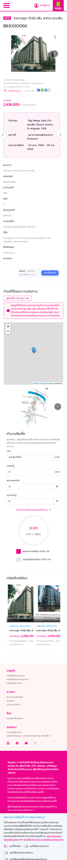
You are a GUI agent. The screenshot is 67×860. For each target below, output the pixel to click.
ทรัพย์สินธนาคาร (14, 683)
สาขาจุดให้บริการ (14, 732)
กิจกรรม (10, 700)
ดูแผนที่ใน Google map (17, 298)
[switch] (6, 846)
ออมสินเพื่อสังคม (15, 718)
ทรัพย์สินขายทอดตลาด (18, 679)
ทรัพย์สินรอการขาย (16, 675)
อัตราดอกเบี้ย (13, 480)
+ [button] (8, 326)
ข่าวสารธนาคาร (14, 704)
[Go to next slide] (54, 53)
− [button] (8, 331)
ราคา (9, 451)
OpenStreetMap (47, 383)
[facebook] (38, 90)
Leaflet (35, 383)
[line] (42, 90)
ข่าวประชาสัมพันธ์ (15, 697)
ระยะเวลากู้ (11, 495)
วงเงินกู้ (10, 466)
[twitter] (45, 90)
